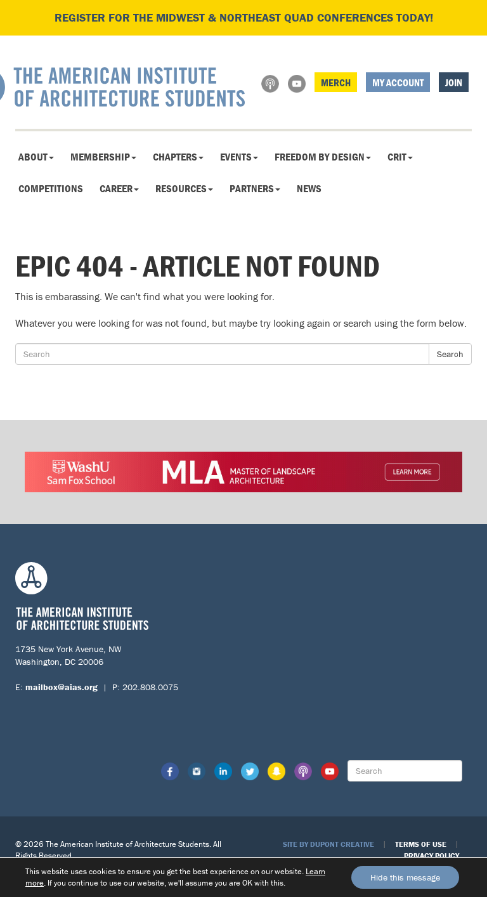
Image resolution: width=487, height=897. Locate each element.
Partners (252, 188)
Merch (336, 82)
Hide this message (405, 877)
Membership (100, 157)
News (309, 188)
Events (236, 157)
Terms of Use (420, 844)
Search (450, 354)
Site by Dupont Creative (328, 844)
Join (453, 82)
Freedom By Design (320, 157)
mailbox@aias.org (61, 687)
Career (116, 188)
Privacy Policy (431, 855)
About (33, 157)
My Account (398, 82)
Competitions (50, 188)
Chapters (175, 157)
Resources (181, 188)
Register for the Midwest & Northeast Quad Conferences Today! (244, 17)
